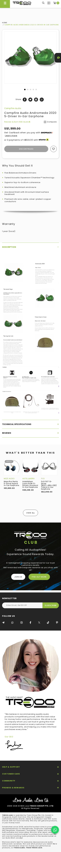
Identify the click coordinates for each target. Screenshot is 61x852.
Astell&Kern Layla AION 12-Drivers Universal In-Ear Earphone (30, 484)
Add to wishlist (53, 149)
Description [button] (9, 247)
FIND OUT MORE (39, 576)
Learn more (11, 135)
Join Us (18, 576)
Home (4, 22)
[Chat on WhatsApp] (55, 830)
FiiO (43, 478)
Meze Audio (9, 478)
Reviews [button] (6, 433)
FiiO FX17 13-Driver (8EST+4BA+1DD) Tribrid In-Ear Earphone (49, 485)
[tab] (30, 247)
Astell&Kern (28, 478)
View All (30, 513)
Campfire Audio (12, 108)
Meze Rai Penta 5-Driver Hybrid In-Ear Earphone (11, 483)
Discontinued (26, 149)
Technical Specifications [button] (16, 424)
